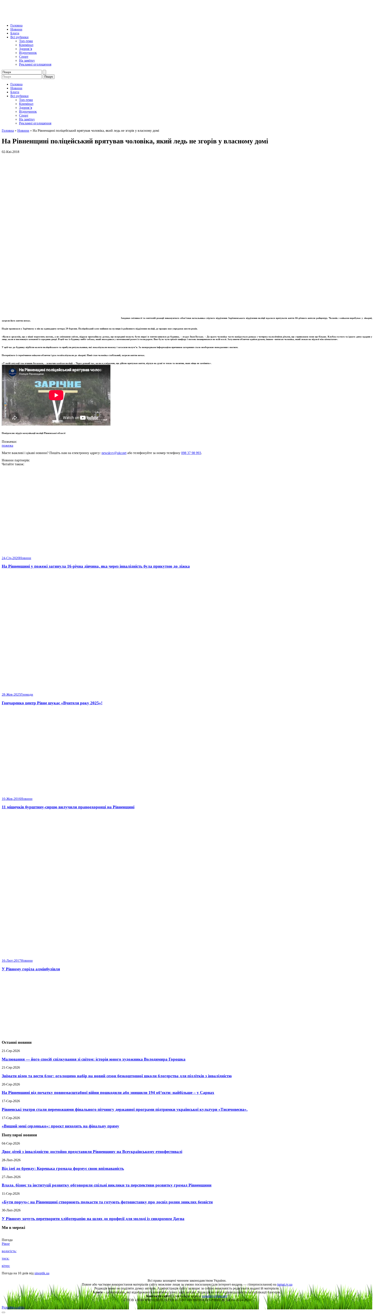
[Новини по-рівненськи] (56, 18)
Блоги (14, 33)
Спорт (23, 56)
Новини (16, 29)
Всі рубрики (19, 37)
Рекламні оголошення (35, 64)
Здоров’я (25, 49)
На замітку (27, 60)
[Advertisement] (187, 1005)
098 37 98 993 (191, 453)
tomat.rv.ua (284, 1284)
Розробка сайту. (13, 1307)
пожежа (7, 445)
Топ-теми (26, 41)
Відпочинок (28, 53)
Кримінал (26, 45)
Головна (16, 25)
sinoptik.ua (41, 1273)
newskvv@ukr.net (114, 453)
